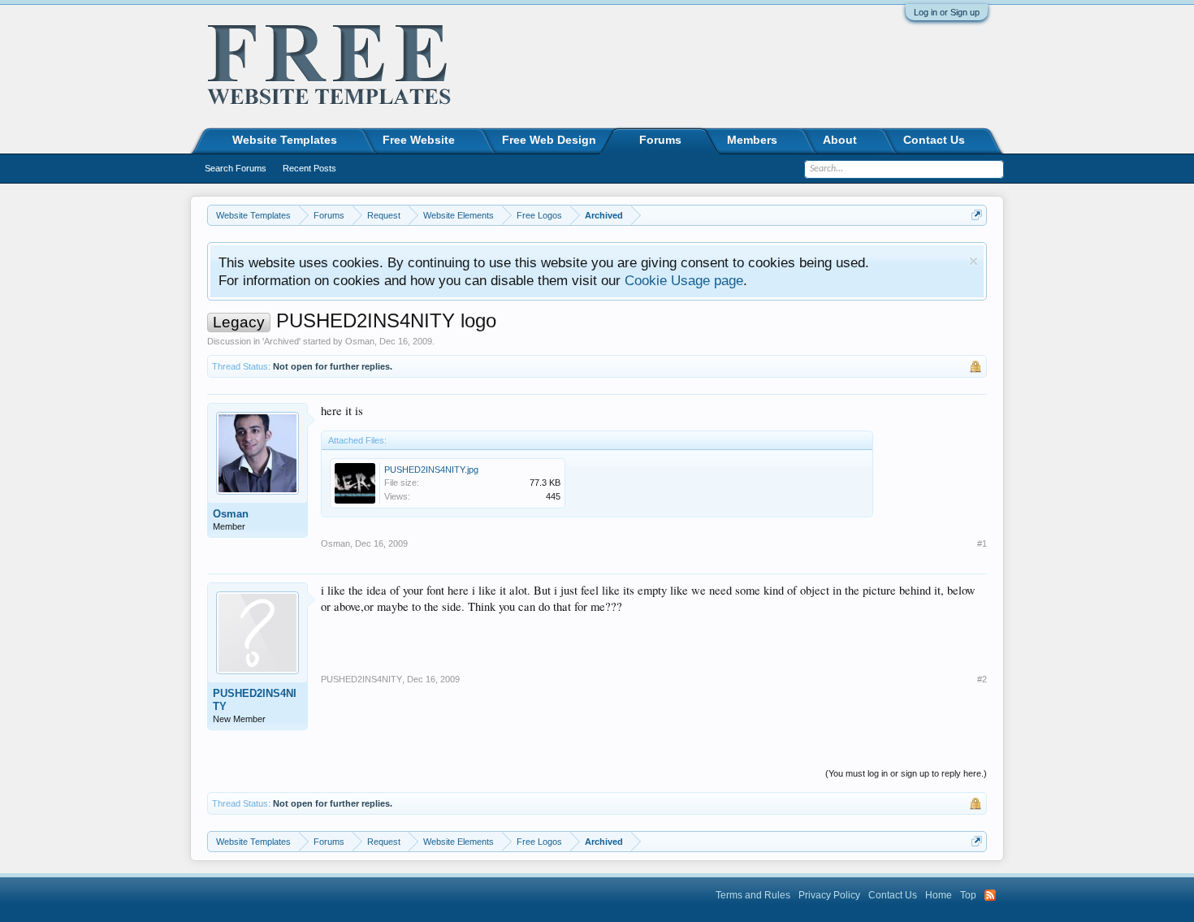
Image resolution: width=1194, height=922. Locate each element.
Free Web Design (549, 139)
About (840, 139)
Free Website (419, 139)
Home (938, 895)
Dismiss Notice (973, 261)
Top (968, 895)
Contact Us (934, 139)
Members (752, 139)
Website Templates (284, 139)
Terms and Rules (753, 895)
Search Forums (235, 168)
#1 (982, 543)
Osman (359, 341)
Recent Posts (309, 168)
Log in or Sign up (947, 12)
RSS (990, 895)
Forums (660, 139)
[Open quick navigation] (976, 215)
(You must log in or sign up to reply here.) (906, 773)
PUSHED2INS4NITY (254, 699)
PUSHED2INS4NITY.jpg (431, 469)
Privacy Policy (829, 895)
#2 (982, 679)
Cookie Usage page (684, 280)
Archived (281, 341)
